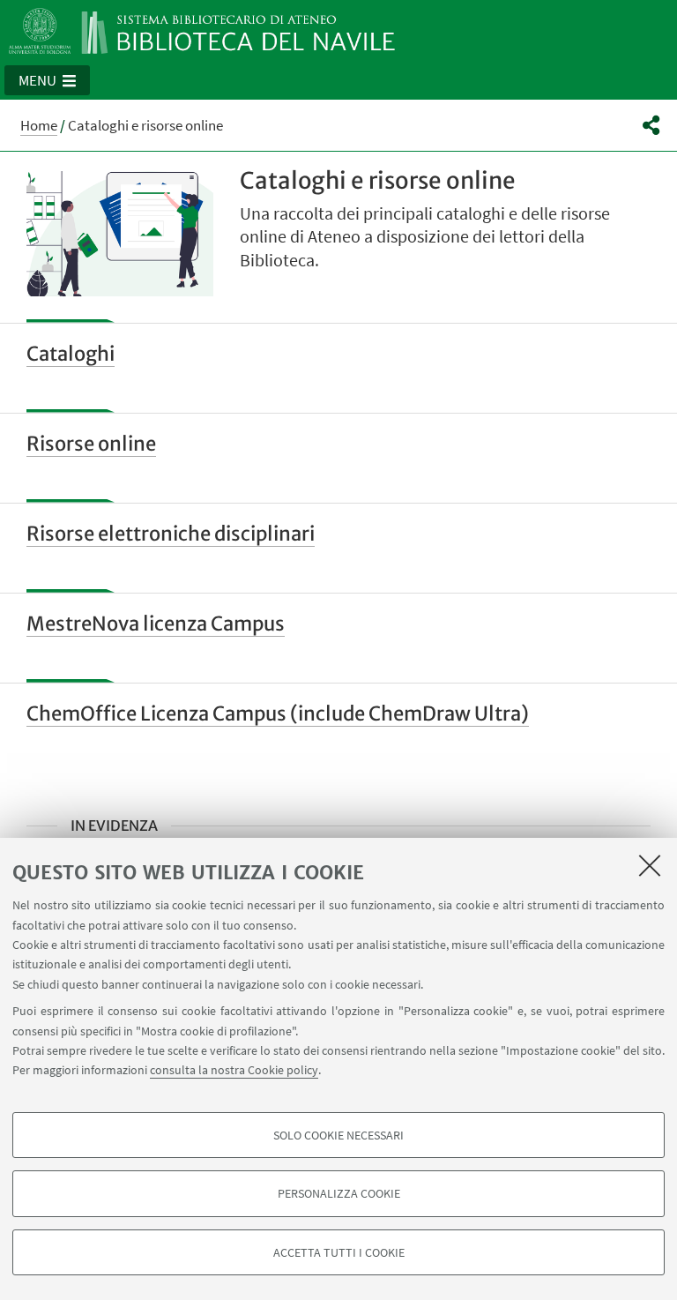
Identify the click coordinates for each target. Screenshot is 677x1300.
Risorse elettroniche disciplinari (170, 533)
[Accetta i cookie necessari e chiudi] (650, 865)
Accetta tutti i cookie (339, 1252)
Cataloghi (70, 353)
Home (38, 125)
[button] (47, 80)
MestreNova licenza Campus (155, 623)
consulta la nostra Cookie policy (234, 1070)
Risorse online (91, 443)
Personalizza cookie (339, 1193)
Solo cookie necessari (338, 1135)
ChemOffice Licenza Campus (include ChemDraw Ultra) (277, 713)
